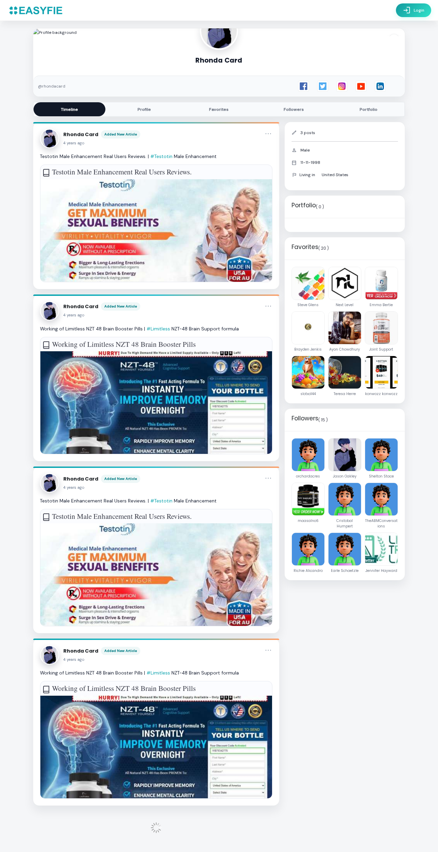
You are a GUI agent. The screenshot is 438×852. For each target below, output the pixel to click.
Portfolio (368, 109)
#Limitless (158, 329)
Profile (144, 109)
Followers (294, 109)
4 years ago (74, 143)
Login (413, 10)
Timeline (69, 109)
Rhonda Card (80, 134)
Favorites (219, 109)
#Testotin (161, 156)
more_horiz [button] (268, 134)
